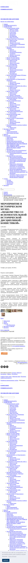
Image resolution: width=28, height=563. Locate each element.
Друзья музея (10, 182)
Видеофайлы (13, 123)
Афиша (8, 130)
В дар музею (13, 32)
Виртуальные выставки (13, 133)
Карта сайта (8, 376)
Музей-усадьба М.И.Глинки (14, 100)
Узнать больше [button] (12, 556)
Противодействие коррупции (14, 155)
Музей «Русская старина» (13, 57)
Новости (12, 49)
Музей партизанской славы (13, 114)
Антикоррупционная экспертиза (18, 158)
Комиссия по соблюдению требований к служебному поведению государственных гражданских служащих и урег (17, 166)
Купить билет (10, 139)
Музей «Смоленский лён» (13, 59)
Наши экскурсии (14, 37)
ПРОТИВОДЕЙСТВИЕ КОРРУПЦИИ (10, 19)
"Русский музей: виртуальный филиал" (17, 150)
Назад (2, 318)
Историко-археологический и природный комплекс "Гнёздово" (15, 97)
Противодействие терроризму (14, 151)
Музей (5, 322)
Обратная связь (16, 376)
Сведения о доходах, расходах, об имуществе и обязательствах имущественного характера (18, 176)
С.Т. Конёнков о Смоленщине (17, 44)
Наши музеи (10, 138)
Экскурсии (12, 72)
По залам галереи (14, 30)
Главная (6, 24)
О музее (6, 178)
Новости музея (13, 40)
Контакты (6, 185)
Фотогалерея (13, 33)
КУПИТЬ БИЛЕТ (5, 6)
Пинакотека (13, 34)
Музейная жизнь (11, 325)
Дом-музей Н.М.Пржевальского (15, 111)
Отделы (14, 372)
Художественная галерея (13, 28)
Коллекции (3, 374)
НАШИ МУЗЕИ (8, 26)
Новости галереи (14, 29)
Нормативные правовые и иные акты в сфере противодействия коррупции (18, 161)
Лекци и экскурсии (14, 63)
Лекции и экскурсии (15, 43)
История (9, 180)
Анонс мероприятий (12, 131)
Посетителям (7, 135)
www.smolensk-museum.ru (18, 346)
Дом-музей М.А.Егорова (13, 107)
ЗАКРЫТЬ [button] (5, 560)
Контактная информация (16, 169)
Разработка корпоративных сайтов (9, 380)
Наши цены (10, 184)
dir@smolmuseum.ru (22, 362)
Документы (9, 181)
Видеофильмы (13, 36)
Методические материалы (16, 157)
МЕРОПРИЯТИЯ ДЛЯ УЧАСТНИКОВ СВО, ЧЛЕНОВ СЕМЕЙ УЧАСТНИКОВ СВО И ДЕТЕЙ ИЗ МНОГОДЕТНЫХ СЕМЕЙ (17, 145)
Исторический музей (12, 65)
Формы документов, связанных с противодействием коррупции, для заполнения (18, 172)
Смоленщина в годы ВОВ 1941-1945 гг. (17, 86)
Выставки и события (9, 129)
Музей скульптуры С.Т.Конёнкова (15, 39)
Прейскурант (13, 45)
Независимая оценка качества (14, 141)
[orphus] (4, 354)
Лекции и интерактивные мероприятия (16, 70)
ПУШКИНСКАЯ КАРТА (10, 25)
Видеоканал (10, 149)
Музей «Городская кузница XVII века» (16, 75)
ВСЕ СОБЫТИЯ (5, 330)
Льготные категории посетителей (15, 142)
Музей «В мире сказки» (13, 91)
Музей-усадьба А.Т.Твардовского (15, 118)
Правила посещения (12, 137)
